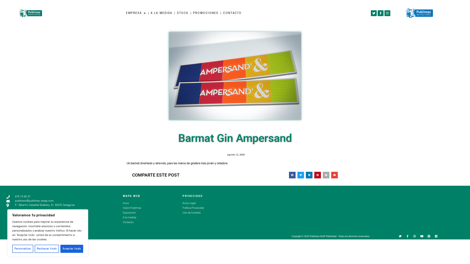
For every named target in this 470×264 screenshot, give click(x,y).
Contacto (232, 13)
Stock (183, 13)
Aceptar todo (72, 248)
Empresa (134, 13)
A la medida (161, 13)
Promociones (205, 13)
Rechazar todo (47, 248)
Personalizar (23, 248)
